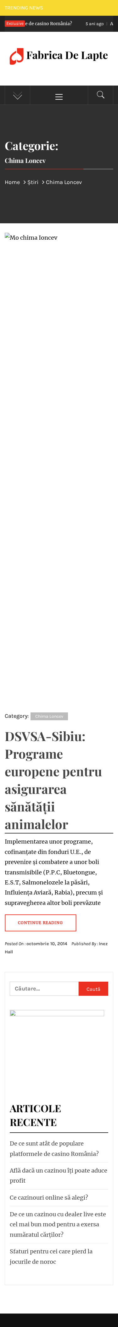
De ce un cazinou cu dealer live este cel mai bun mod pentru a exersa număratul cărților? (58, 1224)
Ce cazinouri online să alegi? (49, 1197)
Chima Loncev (49, 716)
